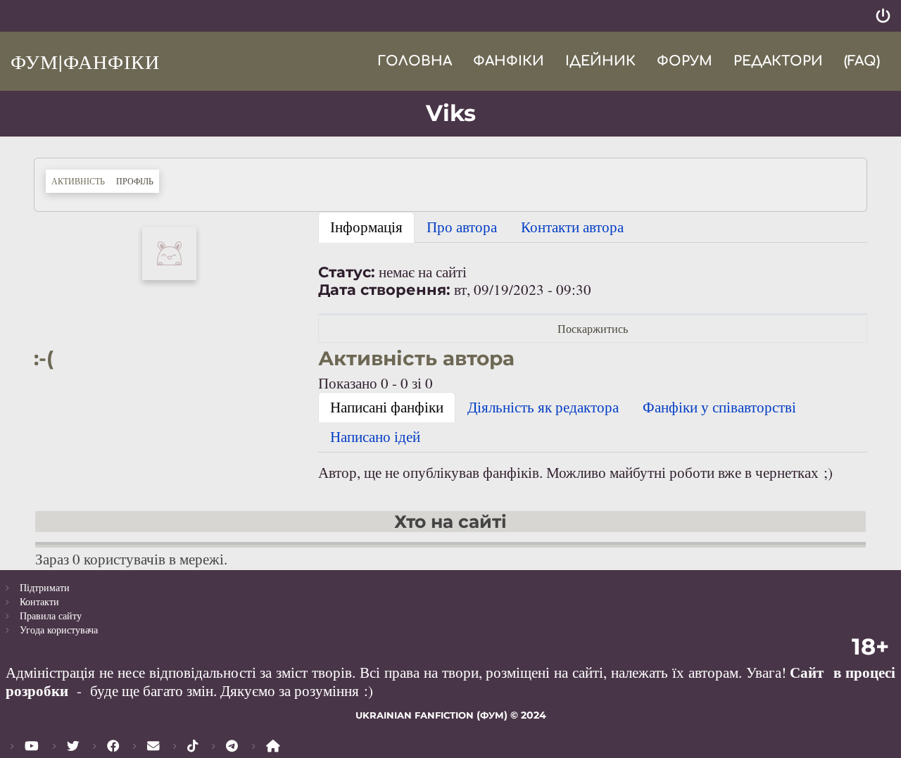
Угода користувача (59, 629)
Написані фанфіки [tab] (386, 407)
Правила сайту (51, 615)
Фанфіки (508, 60)
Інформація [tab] (366, 226)
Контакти (39, 601)
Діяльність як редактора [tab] (543, 407)
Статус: (346, 272)
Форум (684, 60)
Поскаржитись (592, 328)
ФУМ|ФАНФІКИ (85, 61)
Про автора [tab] (462, 226)
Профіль (137, 181)
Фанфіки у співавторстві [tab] (719, 407)
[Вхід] (883, 16)
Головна (414, 60)
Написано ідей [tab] (375, 436)
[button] (169, 251)
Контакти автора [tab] (572, 226)
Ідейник (600, 60)
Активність (78, 181)
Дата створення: (384, 289)
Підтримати (45, 587)
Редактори (778, 60)
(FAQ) (862, 60)
